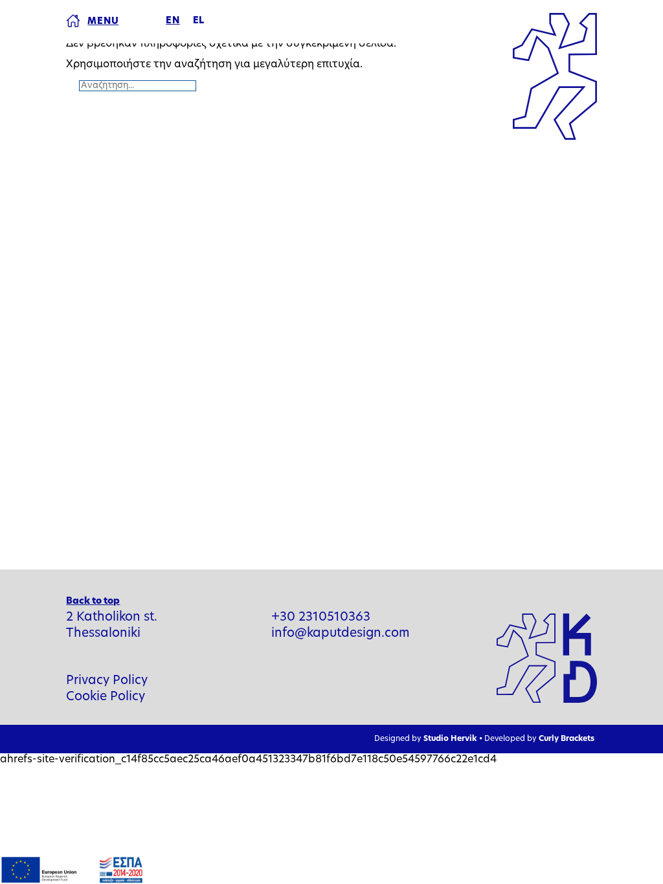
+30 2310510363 (320, 618)
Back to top (93, 601)
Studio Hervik (450, 739)
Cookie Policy (105, 697)
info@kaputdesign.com (340, 634)
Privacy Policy (107, 681)
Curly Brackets (566, 739)
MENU (102, 22)
